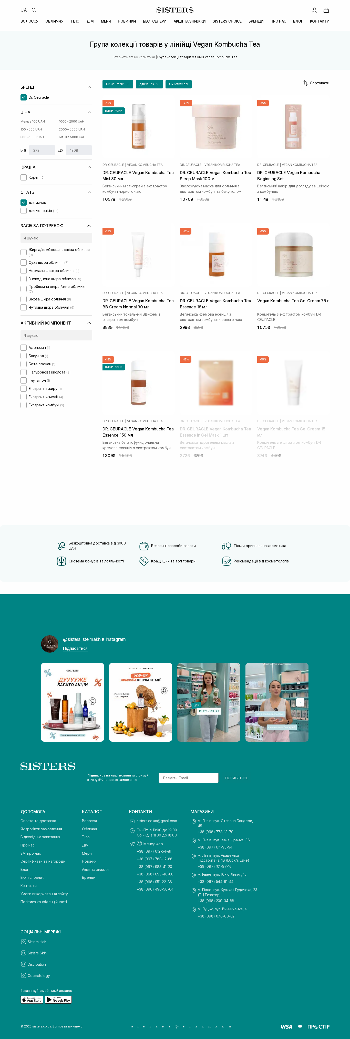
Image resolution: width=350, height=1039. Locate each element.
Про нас (27, 845)
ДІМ (90, 21)
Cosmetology (39, 975)
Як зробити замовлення (41, 829)
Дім (85, 845)
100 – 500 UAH (31, 129)
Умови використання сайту (44, 894)
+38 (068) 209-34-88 (216, 901)
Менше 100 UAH (32, 121)
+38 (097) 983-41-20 (154, 866)
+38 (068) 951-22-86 (154, 882)
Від (23, 150)
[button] (117, 84)
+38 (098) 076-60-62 (216, 916)
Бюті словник (32, 877)
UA (23, 10)
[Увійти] (314, 10)
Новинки (89, 861)
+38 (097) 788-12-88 (154, 859)
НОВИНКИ (127, 21)
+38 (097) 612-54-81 (154, 851)
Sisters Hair (37, 942)
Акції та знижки (95, 869)
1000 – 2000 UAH (71, 121)
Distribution (37, 964)
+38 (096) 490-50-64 (155, 889)
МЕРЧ (106, 21)
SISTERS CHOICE (227, 21)
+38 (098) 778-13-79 (215, 832)
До (60, 150)
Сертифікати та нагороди (42, 861)
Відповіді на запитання (40, 837)
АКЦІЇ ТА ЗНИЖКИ (190, 21)
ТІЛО (74, 21)
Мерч (86, 853)
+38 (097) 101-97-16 (215, 866)
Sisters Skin (37, 953)
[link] (326, 10)
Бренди (88, 877)
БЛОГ (298, 21)
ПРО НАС (278, 21)
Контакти (28, 885)
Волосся (89, 821)
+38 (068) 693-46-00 (155, 874)
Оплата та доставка (38, 821)
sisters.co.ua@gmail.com (157, 821)
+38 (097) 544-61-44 (215, 881)
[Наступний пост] (300, 702)
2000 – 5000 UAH (72, 129)
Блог (24, 869)
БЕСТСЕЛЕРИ (155, 21)
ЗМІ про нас (30, 853)
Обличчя (89, 829)
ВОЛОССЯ (29, 21)
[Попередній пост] (50, 702)
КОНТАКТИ (320, 21)
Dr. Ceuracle (113, 165)
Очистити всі (178, 84)
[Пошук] (33, 10)
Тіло (85, 837)
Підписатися (75, 648)
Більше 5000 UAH (72, 137)
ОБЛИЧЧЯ (54, 21)
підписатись (236, 777)
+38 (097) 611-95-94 (215, 847)
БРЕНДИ (256, 21)
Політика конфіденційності (43, 902)
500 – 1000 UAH (32, 137)
